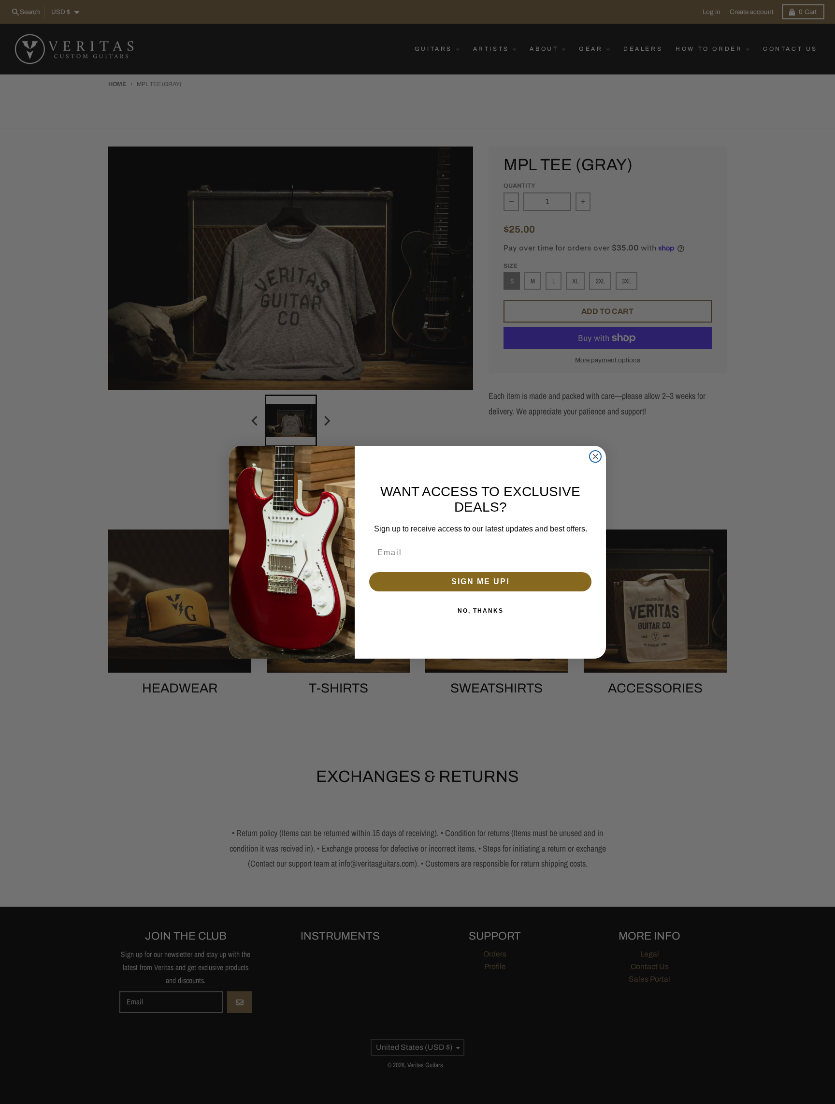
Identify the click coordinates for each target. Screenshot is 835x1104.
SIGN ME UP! (480, 581)
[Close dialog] (595, 456)
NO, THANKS (481, 610)
